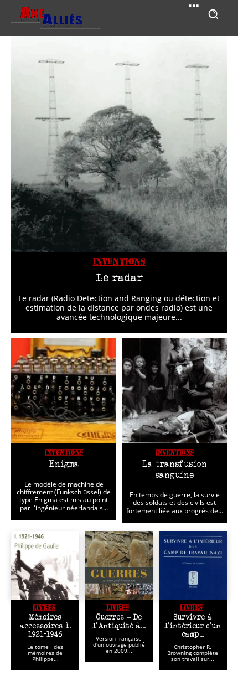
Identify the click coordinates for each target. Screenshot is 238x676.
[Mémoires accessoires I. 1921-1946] (45, 565)
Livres (44, 607)
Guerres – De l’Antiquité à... (119, 620)
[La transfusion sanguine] (174, 390)
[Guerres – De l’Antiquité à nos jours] (119, 565)
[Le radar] (119, 144)
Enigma (64, 463)
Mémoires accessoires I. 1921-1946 (45, 625)
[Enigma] (63, 390)
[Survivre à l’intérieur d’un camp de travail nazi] (193, 565)
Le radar (119, 277)
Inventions (119, 261)
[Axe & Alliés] (55, 18)
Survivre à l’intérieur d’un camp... (192, 625)
